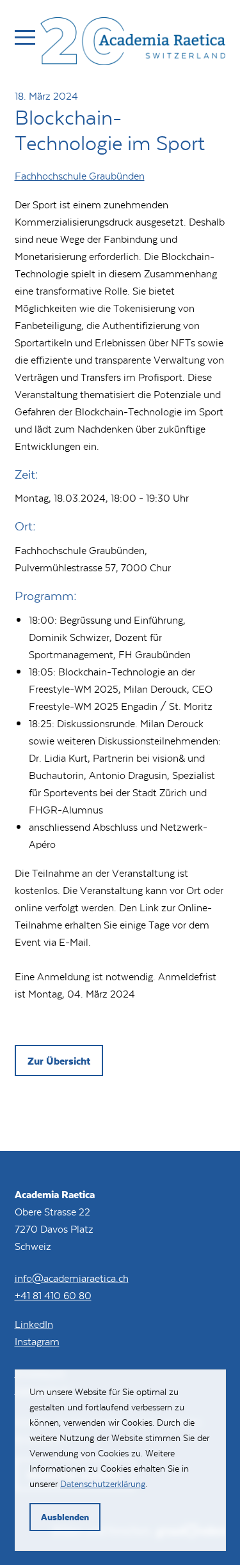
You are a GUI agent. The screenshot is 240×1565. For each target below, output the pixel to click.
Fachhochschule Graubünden (80, 175)
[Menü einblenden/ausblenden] (25, 37)
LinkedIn (34, 1324)
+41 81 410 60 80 (53, 1295)
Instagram (37, 1341)
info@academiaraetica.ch (72, 1278)
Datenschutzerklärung (102, 1483)
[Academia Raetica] (133, 43)
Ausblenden (65, 1516)
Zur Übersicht (59, 1060)
